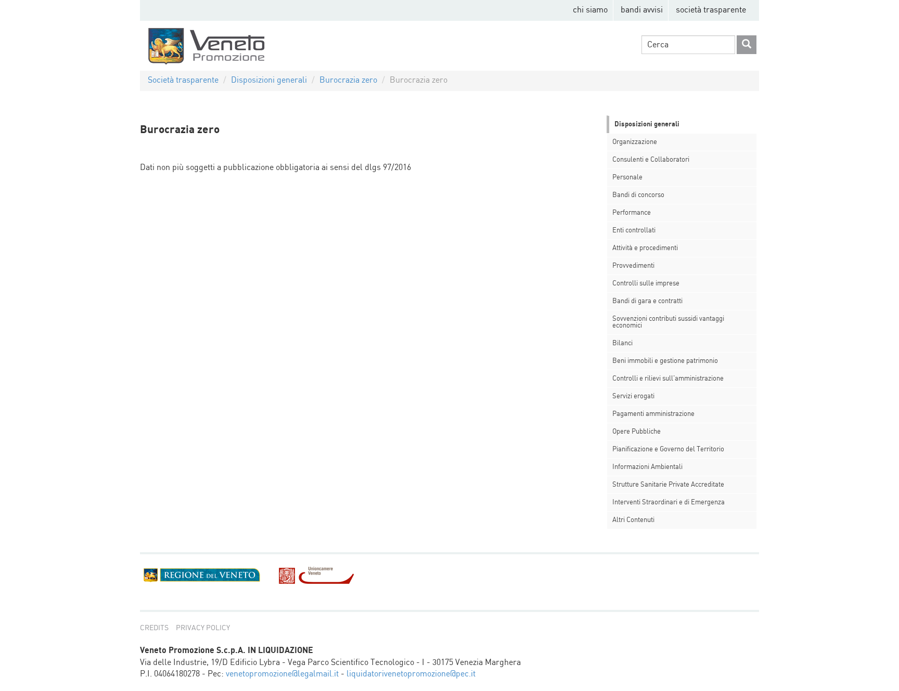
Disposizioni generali (269, 80)
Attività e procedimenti (645, 248)
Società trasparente (183, 80)
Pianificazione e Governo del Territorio (668, 449)
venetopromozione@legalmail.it (282, 674)
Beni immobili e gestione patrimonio (665, 361)
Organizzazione (634, 142)
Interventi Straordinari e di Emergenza (668, 502)
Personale (627, 177)
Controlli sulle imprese (645, 283)
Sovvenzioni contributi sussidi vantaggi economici (668, 322)
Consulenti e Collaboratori (650, 160)
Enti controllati (634, 230)
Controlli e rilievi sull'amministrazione (668, 378)
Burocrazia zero (348, 80)
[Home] (208, 46)
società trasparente (711, 10)
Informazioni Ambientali (647, 467)
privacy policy (203, 628)
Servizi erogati (633, 396)
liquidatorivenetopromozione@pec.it (411, 674)
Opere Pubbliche (636, 431)
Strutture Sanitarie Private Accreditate (668, 484)
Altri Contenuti (633, 520)
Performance (631, 213)
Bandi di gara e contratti (647, 301)
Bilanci (622, 343)
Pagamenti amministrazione (653, 414)
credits (154, 628)
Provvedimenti (633, 266)
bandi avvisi (642, 10)
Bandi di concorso (638, 195)
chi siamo (590, 10)
